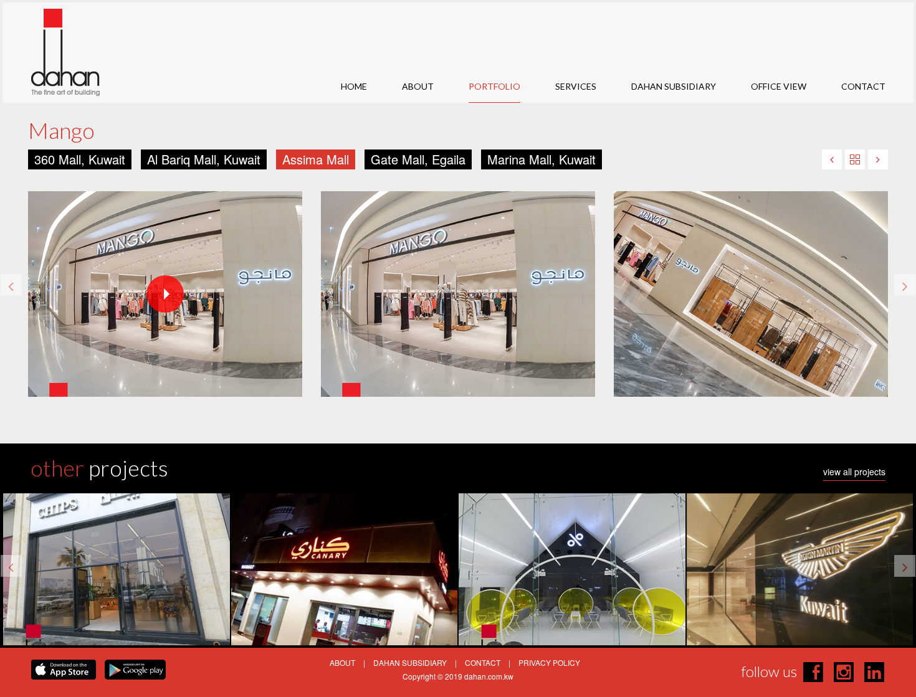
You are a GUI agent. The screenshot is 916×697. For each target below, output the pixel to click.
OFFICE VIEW (778, 86)
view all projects (854, 472)
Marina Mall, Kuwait (541, 159)
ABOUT (418, 86)
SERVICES (575, 86)
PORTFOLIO (494, 86)
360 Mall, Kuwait (79, 159)
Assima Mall (315, 159)
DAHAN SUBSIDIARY (673, 86)
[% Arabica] (832, 159)
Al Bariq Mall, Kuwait (203, 159)
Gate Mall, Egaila (418, 159)
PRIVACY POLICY (549, 662)
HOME (354, 86)
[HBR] (878, 159)
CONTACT (863, 86)
